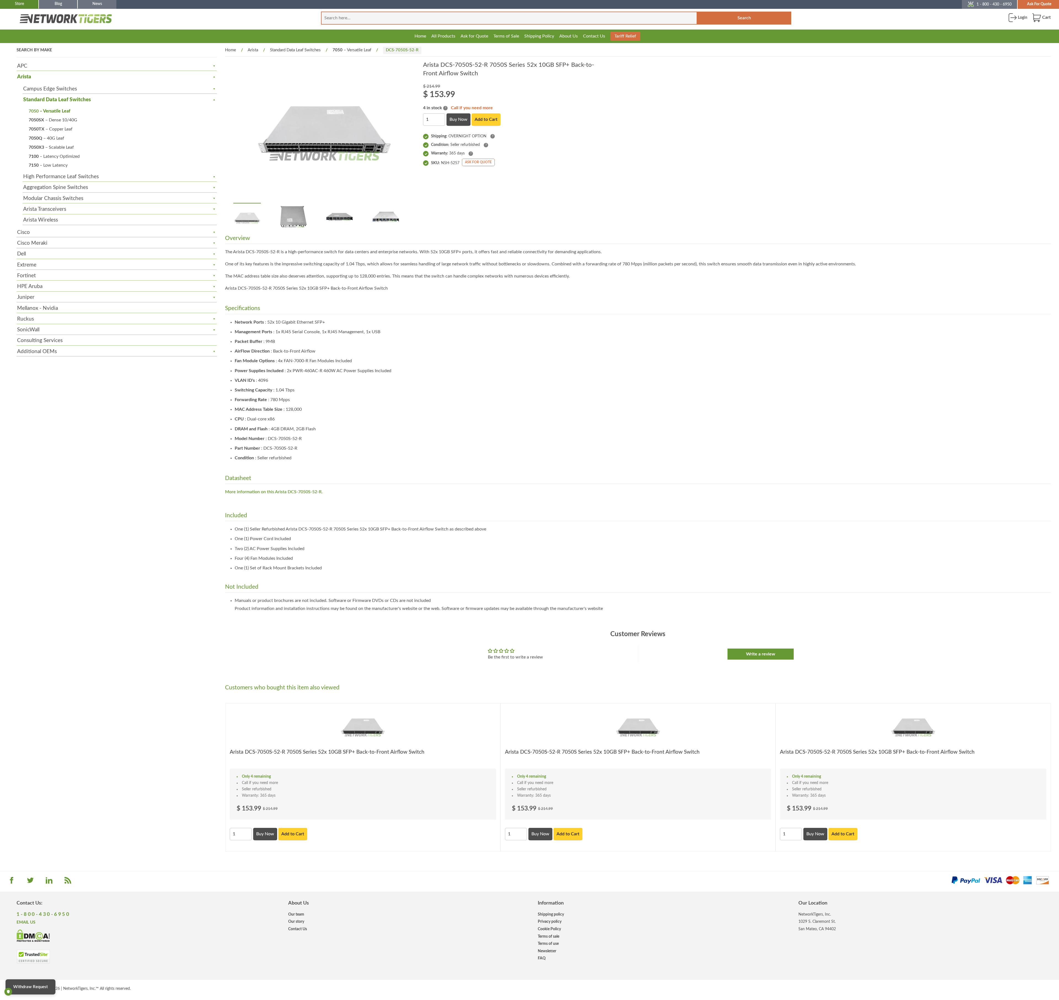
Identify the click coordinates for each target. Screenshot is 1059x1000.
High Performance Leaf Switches (61, 176)
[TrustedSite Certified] (33, 957)
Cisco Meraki (32, 243)
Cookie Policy (549, 929)
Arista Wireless (40, 220)
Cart (1046, 17)
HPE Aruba (29, 286)
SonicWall (28, 329)
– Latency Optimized (54, 156)
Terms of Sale (506, 36)
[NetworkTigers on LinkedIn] (49, 882)
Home (420, 36)
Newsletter (547, 951)
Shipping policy (551, 914)
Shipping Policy (539, 36)
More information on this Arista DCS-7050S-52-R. (274, 492)
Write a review (760, 654)
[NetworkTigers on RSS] (68, 882)
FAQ (541, 958)
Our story (296, 921)
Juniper (25, 297)
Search (744, 18)
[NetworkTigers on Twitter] (30, 882)
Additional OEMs (37, 351)
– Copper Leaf (51, 129)
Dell (21, 254)
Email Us (26, 922)
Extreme (26, 265)
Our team (296, 914)
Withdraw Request (30, 987)
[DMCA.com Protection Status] (33, 935)
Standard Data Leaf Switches (57, 99)
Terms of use (548, 944)
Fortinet (26, 275)
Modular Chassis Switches (53, 198)
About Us (568, 36)
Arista (24, 76)
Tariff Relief (625, 36)
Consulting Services (40, 340)
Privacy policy (549, 921)
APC (22, 66)
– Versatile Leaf (49, 111)
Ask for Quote (474, 36)
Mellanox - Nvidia (37, 308)
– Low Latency (48, 165)
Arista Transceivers (44, 209)
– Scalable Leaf (51, 147)
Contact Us (594, 36)
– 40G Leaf (46, 138)
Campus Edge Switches (50, 89)
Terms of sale (548, 936)
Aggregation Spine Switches (55, 187)
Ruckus (25, 319)
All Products (443, 36)
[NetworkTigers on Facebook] (11, 882)
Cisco (23, 232)
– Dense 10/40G (53, 120)
